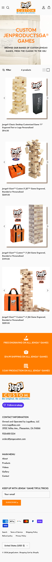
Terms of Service (17, 532)
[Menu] (3, 8)
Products (6, 463)
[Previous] (4, 98)
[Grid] (44, 70)
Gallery (5, 471)
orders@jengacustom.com (14, 438)
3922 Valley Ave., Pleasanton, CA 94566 (21, 428)
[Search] (9, 8)
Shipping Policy (32, 532)
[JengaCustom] (26, 7)
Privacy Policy (21, 536)
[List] (48, 70)
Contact (5, 475)
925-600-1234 (8, 433)
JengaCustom (13, 552)
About (5, 458)
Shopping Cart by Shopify (29, 552)
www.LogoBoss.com (11, 424)
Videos (5, 467)
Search (4, 532)
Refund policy (7, 536)
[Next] (48, 98)
